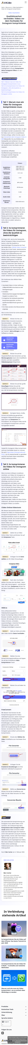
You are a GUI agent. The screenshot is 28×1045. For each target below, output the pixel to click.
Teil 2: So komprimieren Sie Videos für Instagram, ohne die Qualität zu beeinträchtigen (13, 88)
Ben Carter (8, 852)
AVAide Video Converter (19, 247)
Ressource (8, 7)
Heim (2, 7)
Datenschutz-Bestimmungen (21, 1040)
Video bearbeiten (17, 7)
